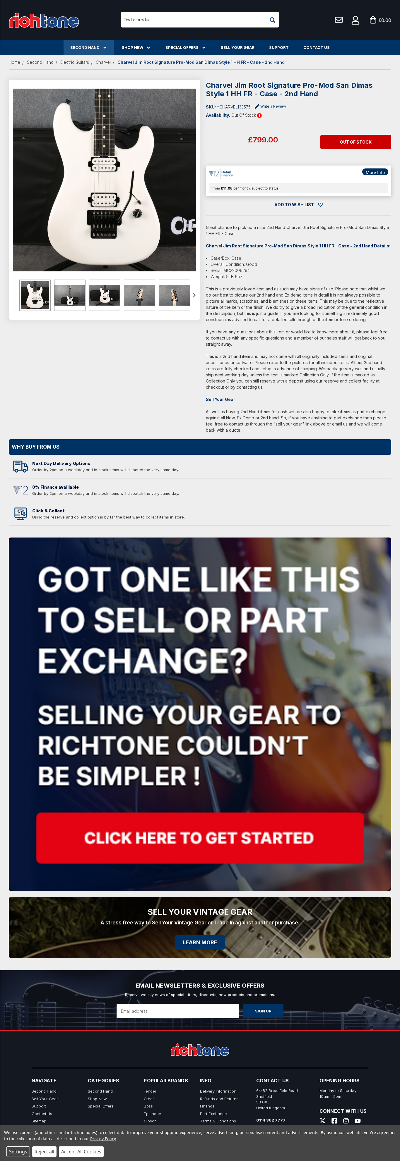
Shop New (132, 47)
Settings (18, 1151)
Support (279, 47)
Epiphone (152, 1113)
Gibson (150, 1121)
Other (149, 1098)
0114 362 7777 (271, 1120)
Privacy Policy (103, 1138)
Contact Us (316, 47)
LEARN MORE (200, 942)
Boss (148, 1106)
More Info (375, 172)
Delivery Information (218, 1091)
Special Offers (182, 47)
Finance (207, 1106)
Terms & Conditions (218, 1121)
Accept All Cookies (81, 1151)
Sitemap (39, 1121)
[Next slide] (194, 295)
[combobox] (200, 19)
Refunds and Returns (219, 1098)
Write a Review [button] (273, 106)
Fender (150, 1091)
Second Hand (85, 47)
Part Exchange (213, 1113)
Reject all (44, 1151)
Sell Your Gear (237, 47)
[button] (355, 20)
